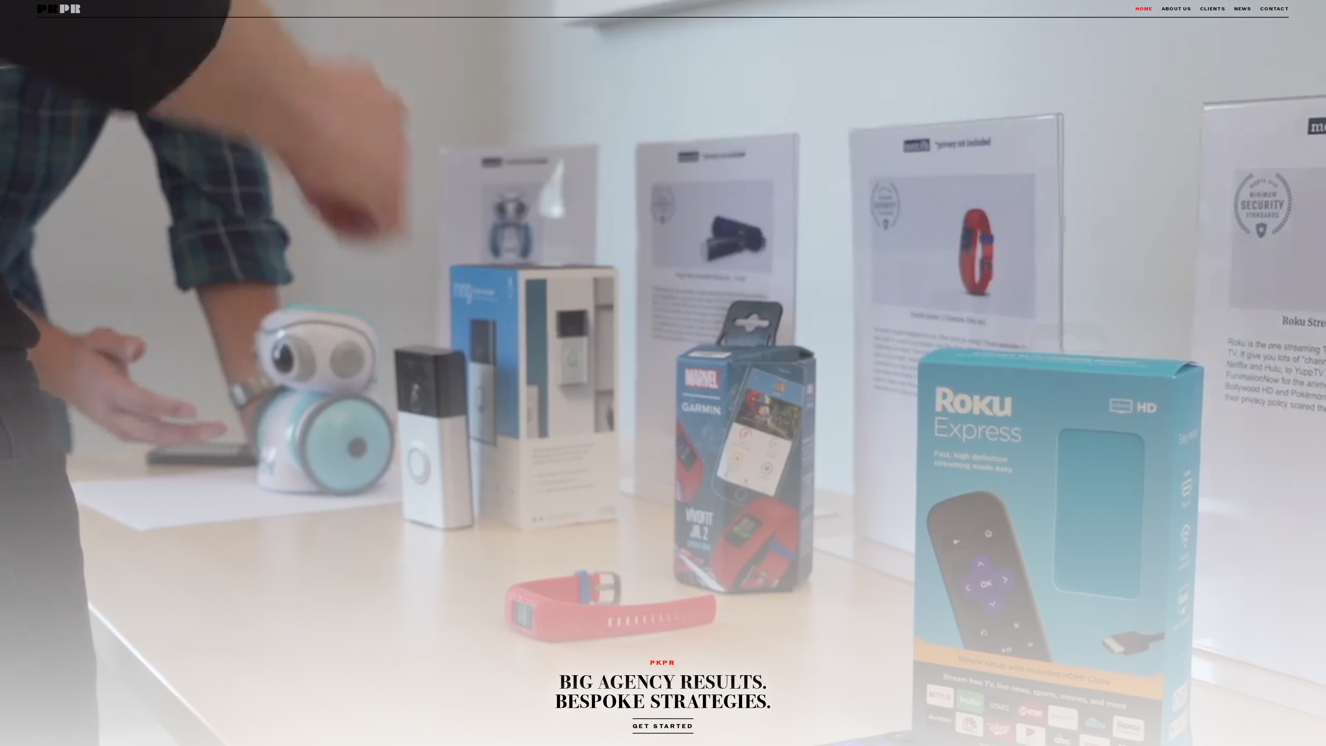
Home (1144, 9)
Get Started (663, 726)
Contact (1274, 9)
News (1242, 9)
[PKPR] (58, 9)
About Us (1176, 9)
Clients (1212, 9)
